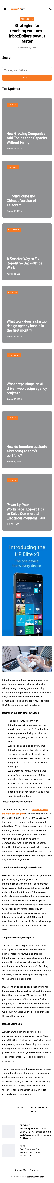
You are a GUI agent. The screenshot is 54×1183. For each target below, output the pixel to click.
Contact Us (20, 1169)
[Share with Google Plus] (39, 1107)
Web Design (14, 355)
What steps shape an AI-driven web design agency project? (27, 388)
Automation (14, 230)
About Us (35, 1169)
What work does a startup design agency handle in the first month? (27, 325)
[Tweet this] (36, 1107)
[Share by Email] (36, 1111)
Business (12, 104)
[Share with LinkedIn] (43, 1107)
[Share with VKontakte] (32, 1111)
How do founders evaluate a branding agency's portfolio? (27, 451)
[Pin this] (47, 1107)
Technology (27, 19)
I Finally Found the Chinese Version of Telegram (21, 200)
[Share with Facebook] (32, 1107)
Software (13, 167)
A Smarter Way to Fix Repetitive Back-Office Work (24, 263)
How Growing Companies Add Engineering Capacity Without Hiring (27, 137)
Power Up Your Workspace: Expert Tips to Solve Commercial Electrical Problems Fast (26, 511)
